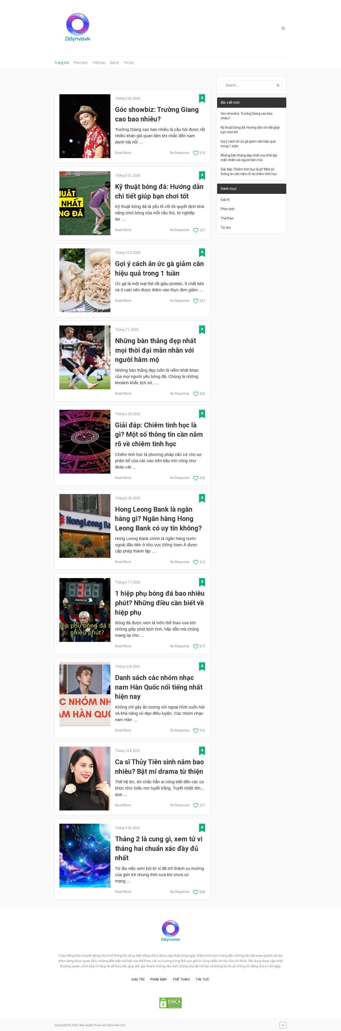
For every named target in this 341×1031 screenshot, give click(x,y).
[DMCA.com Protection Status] (170, 1003)
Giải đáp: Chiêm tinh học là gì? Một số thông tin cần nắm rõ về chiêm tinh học (159, 434)
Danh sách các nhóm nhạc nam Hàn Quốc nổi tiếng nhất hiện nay (159, 687)
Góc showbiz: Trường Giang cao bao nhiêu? (157, 114)
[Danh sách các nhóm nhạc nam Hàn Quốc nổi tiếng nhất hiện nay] (84, 694)
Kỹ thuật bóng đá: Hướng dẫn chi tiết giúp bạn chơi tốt (159, 191)
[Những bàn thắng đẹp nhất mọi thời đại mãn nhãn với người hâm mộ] (84, 357)
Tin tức (129, 63)
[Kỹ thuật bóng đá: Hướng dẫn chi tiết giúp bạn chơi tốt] (84, 203)
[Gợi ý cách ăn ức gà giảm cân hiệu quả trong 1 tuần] (84, 280)
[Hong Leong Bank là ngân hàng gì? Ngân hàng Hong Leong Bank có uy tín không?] (84, 526)
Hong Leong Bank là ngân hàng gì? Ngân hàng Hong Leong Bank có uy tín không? (158, 518)
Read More (123, 153)
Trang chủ (62, 63)
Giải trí (114, 63)
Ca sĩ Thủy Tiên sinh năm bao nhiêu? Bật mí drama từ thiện (159, 766)
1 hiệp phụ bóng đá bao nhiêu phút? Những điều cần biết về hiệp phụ (160, 602)
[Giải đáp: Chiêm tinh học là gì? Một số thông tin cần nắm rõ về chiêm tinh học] (84, 442)
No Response (180, 153)
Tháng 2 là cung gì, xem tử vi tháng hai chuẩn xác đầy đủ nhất (159, 848)
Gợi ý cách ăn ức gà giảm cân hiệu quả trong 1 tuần (159, 268)
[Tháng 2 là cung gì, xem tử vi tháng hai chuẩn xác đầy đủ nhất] (84, 856)
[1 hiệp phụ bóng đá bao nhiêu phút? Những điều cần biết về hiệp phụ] (84, 610)
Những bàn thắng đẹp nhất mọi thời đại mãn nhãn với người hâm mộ (155, 350)
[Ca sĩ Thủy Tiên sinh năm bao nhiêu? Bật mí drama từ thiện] (84, 778)
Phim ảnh (81, 63)
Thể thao (98, 63)
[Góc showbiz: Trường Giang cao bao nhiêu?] (84, 126)
